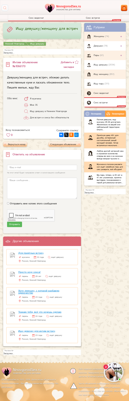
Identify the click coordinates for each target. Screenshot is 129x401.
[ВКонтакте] (61, 135)
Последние (96, 113)
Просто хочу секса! (29, 272)
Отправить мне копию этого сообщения (33, 203)
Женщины (99, 36)
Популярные (118, 113)
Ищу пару (99, 83)
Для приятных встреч (30, 253)
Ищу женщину (101, 74)
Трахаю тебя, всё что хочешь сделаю (39, 312)
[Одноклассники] (71, 135)
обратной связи (102, 395)
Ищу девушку (101, 64)
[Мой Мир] (76, 135)
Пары (97, 55)
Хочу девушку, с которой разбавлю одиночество (38, 292)
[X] (66, 135)
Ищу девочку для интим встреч (36, 331)
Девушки (99, 45)
